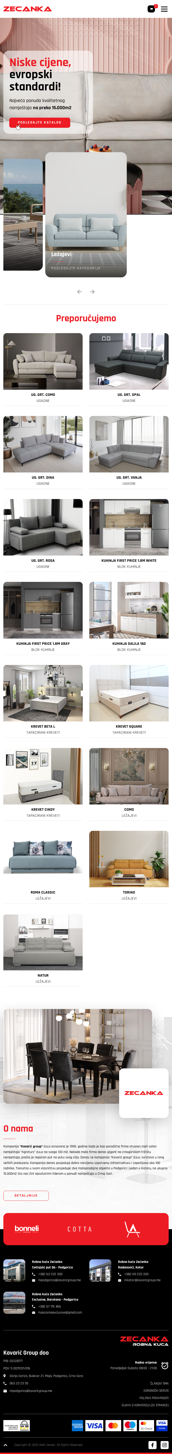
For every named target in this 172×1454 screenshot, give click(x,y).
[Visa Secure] (162, 1425)
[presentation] (79, 292)
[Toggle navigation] (164, 9)
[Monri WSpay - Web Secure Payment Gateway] (16, 1425)
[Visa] (94, 1425)
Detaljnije (26, 1195)
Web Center (47, 1445)
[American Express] (77, 1425)
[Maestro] (130, 1425)
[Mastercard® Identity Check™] (146, 1425)
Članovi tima (159, 1383)
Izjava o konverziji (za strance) (145, 1405)
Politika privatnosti (154, 1398)
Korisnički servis (156, 1391)
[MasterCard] (113, 1425)
